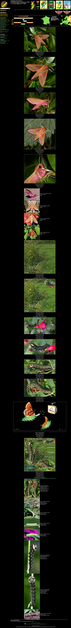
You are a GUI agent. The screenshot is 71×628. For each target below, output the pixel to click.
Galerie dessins (4, 15)
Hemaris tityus (2, 22)
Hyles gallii (2, 25)
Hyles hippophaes (3, 26)
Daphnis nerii (2, 18)
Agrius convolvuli (3, 41)
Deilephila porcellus (3, 20)
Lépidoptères (3, 10)
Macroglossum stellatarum (4, 29)
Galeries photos (4, 14)
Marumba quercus (3, 36)
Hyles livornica (2, 27)
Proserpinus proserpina (4, 31)
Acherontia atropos (3, 40)
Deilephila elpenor (3, 19)
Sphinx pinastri (2, 43)
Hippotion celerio (3, 23)
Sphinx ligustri (2, 42)
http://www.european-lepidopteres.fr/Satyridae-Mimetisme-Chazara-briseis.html (42, 478)
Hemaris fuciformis (3, 21)
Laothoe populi (2, 35)
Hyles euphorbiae (3, 24)
